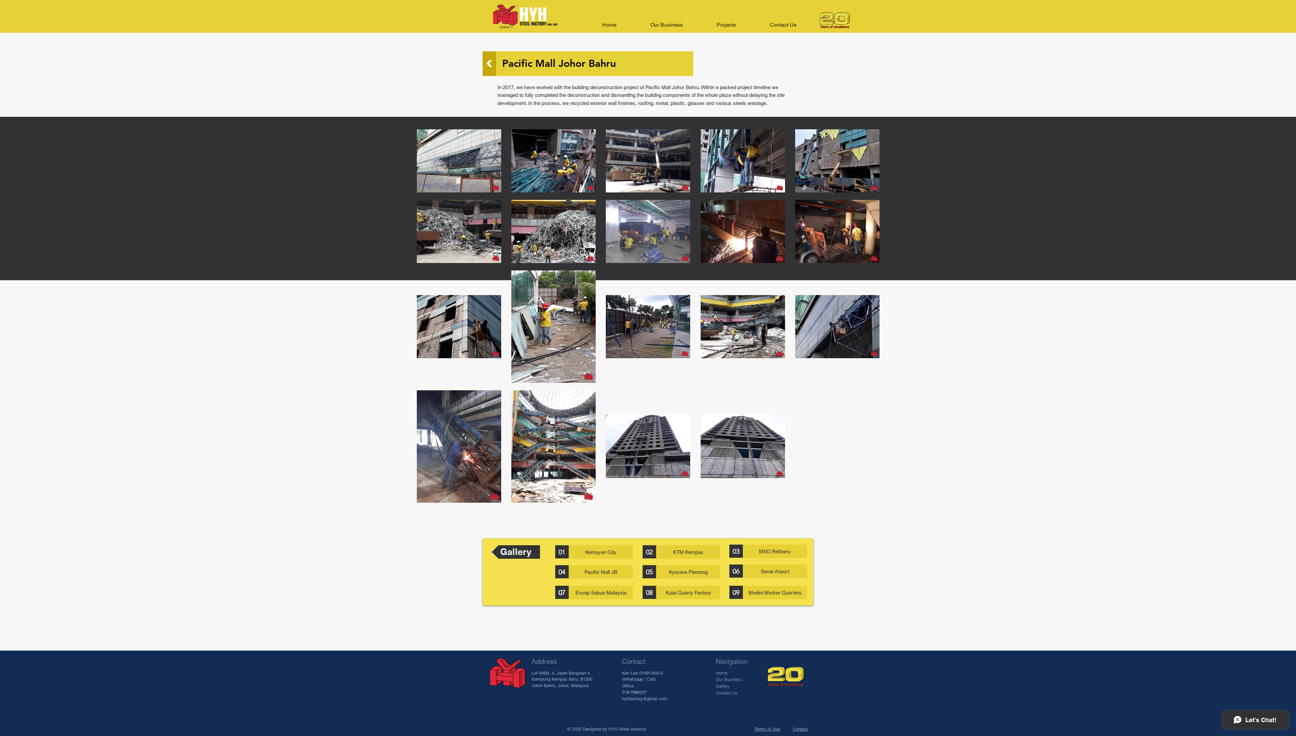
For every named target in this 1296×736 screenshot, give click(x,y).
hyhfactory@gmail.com (644, 698)
